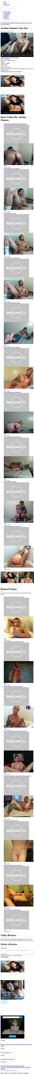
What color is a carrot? (11, 955)
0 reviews (8, 67)
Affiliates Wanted (10, 1066)
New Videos (7, 11)
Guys (5, 3)
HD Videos (6, 24)
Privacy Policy (4, 1073)
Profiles (6, 17)
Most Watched (7, 13)
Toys (10, 1052)
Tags (7, 1052)
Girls (5, 2)
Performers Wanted (19, 1066)
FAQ (13, 1059)
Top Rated (6, 14)
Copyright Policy (12, 1073)
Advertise (3, 1066)
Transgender (7, 4)
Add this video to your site (7, 71)
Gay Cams (6, 18)
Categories (6, 16)
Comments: (3, 954)
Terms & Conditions (24, 1073)
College (8, 63)
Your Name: (4, 948)
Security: (3, 955)
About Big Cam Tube (6, 1059)
